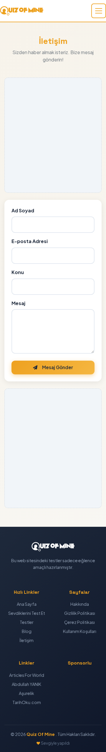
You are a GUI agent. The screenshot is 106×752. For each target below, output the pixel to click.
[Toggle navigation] (98, 11)
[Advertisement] (53, 135)
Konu (17, 272)
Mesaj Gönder (57, 367)
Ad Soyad (22, 210)
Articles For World (26, 675)
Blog (27, 631)
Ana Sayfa (27, 604)
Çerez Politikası (79, 622)
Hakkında (79, 604)
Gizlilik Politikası (79, 613)
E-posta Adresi (29, 241)
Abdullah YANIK (26, 684)
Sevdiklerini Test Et (26, 613)
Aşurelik (26, 693)
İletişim (26, 640)
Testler (27, 622)
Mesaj (18, 303)
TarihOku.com (26, 702)
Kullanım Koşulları (79, 631)
